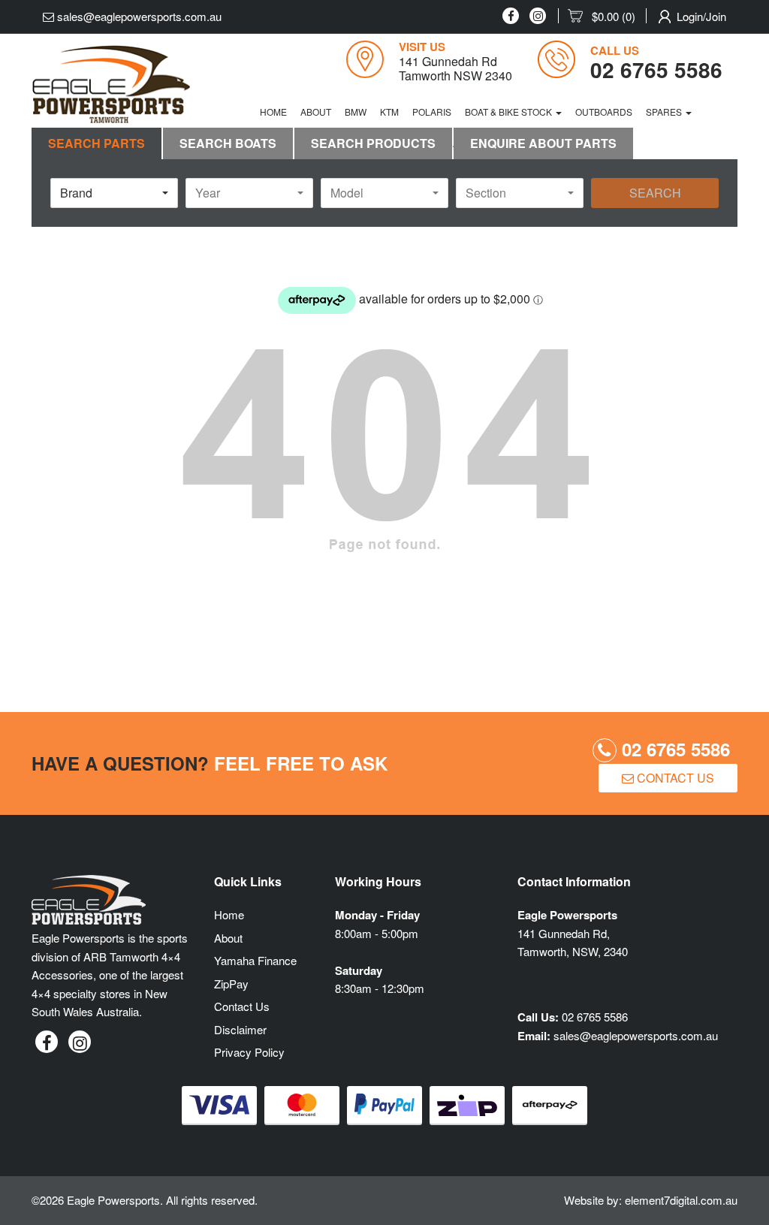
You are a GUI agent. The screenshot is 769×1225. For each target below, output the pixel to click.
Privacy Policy (249, 1052)
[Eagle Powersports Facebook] (510, 16)
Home (273, 111)
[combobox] (114, 193)
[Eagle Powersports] (111, 84)
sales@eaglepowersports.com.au (138, 16)
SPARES (665, 111)
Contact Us (674, 777)
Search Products (373, 143)
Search (655, 192)
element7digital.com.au (681, 1200)
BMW (355, 111)
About (315, 111)
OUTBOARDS (603, 111)
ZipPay (231, 983)
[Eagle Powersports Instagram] (537, 16)
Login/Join (701, 16)
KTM (389, 111)
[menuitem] (607, 17)
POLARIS (431, 111)
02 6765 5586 (673, 749)
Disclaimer (240, 1029)
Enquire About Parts (543, 143)
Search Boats (227, 143)
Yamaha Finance (255, 960)
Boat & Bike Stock (509, 111)
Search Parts (96, 143)
